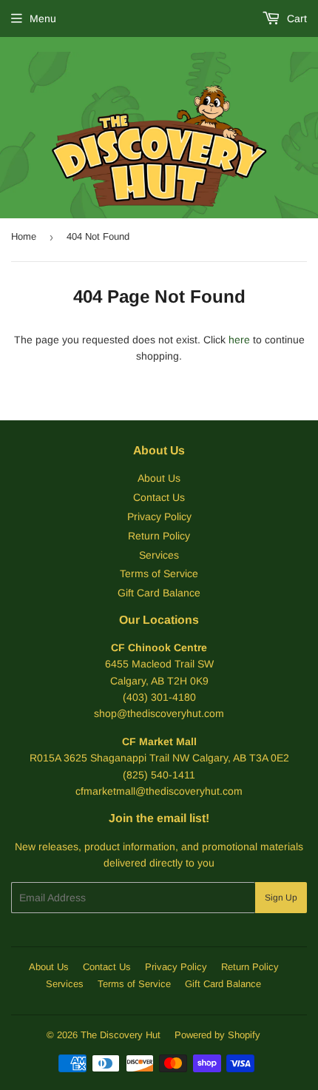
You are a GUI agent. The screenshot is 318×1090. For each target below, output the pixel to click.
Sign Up (281, 897)
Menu (43, 18)
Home (23, 236)
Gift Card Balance (159, 593)
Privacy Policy (159, 516)
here (239, 340)
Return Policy (159, 536)
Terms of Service (159, 573)
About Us (159, 478)
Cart (295, 18)
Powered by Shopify (217, 1034)
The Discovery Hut (120, 1034)
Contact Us (159, 497)
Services (159, 555)
